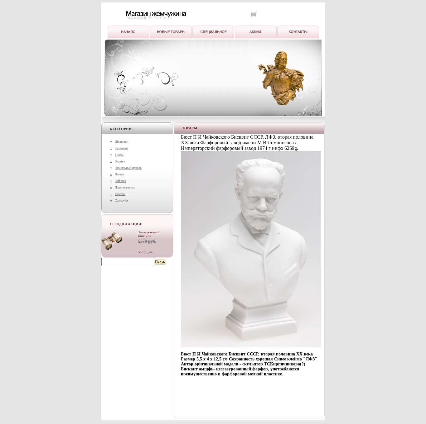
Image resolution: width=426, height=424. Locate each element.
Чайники (120, 181)
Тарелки (120, 194)
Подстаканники (124, 187)
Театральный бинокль (148, 234)
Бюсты (119, 154)
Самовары (121, 148)
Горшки (120, 161)
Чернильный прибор (128, 167)
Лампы (119, 174)
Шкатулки (121, 141)
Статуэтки (121, 200)
